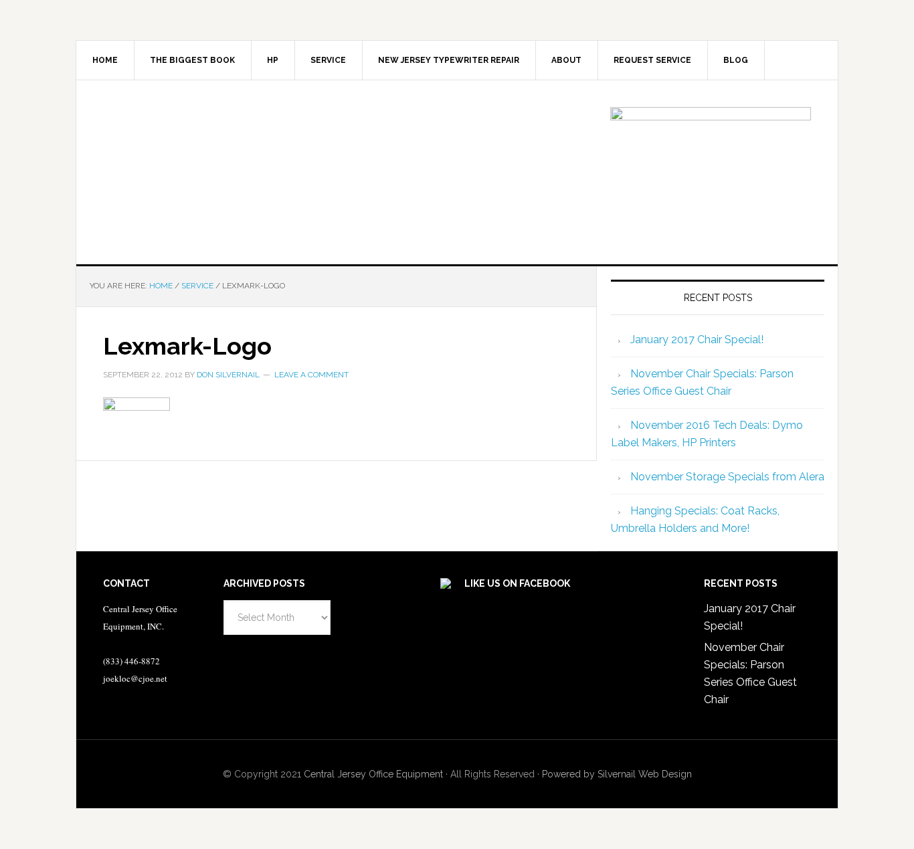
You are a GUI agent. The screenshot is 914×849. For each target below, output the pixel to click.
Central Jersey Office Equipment (373, 774)
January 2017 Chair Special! (696, 339)
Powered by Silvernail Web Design (617, 774)
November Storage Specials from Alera (727, 476)
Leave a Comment (311, 374)
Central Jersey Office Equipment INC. (190, 170)
